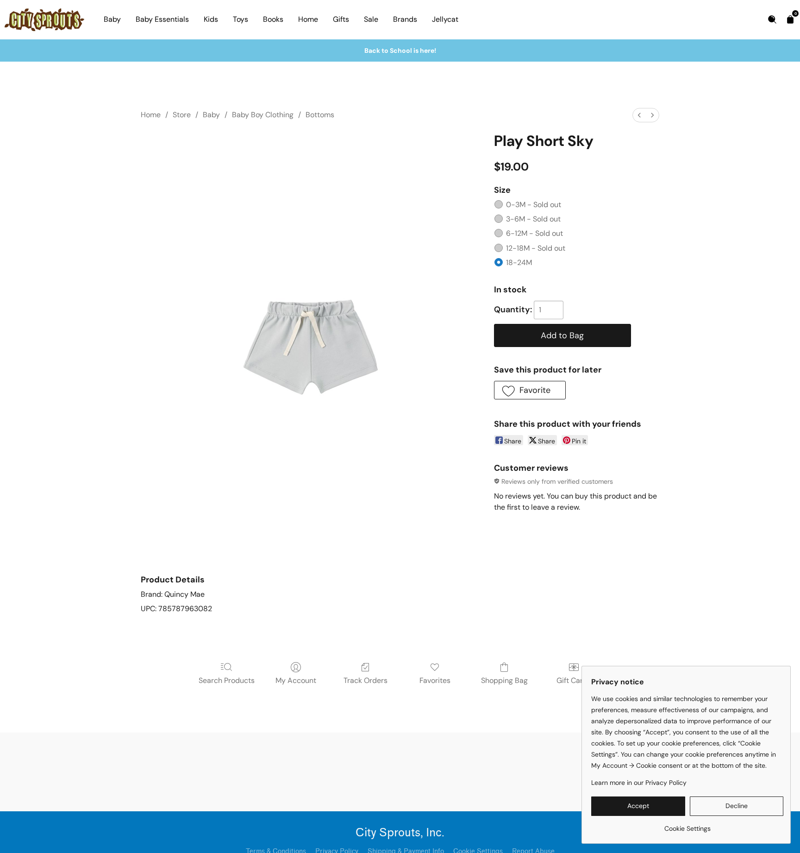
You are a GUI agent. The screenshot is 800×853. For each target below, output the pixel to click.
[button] (530, 390)
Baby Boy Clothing (263, 115)
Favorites (434, 680)
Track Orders (366, 680)
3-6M (533, 219)
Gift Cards (573, 680)
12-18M (535, 248)
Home (308, 19)
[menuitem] (639, 115)
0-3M (533, 204)
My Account (295, 680)
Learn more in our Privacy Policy (639, 782)
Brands (405, 19)
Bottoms (320, 115)
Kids (211, 19)
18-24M (519, 262)
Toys (240, 19)
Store (182, 115)
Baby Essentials (162, 19)
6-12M (534, 233)
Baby (112, 19)
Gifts (341, 19)
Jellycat (445, 19)
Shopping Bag (504, 680)
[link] (687, 825)
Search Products (227, 680)
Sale (371, 19)
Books (273, 19)
